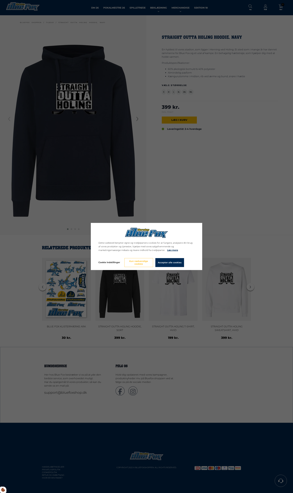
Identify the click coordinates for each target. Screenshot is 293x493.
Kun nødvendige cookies (138, 262)
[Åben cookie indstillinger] (3, 490)
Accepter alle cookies (169, 262)
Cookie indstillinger (109, 262)
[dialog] (146, 246)
